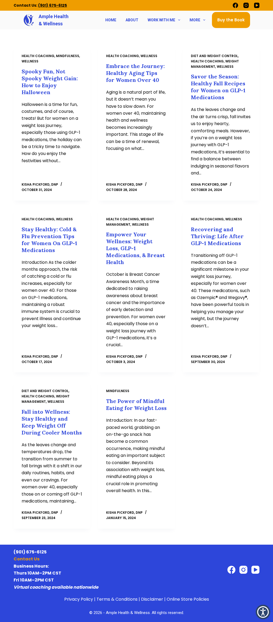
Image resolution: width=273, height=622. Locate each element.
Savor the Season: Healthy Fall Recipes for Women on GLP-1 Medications (218, 87)
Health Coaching (38, 56)
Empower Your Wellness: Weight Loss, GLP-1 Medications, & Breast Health (135, 248)
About (132, 20)
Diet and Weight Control (214, 56)
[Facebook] (235, 5)
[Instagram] (246, 5)
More (195, 20)
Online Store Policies (188, 599)
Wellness (30, 61)
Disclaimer (152, 599)
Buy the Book (231, 20)
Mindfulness (67, 56)
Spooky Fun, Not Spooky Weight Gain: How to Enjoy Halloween (50, 81)
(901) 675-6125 (52, 5)
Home (110, 20)
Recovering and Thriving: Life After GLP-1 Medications (217, 236)
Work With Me (161, 20)
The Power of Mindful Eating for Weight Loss (136, 404)
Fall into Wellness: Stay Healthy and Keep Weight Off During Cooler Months (52, 422)
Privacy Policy (78, 599)
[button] (263, 612)
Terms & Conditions (117, 599)
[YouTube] (256, 5)
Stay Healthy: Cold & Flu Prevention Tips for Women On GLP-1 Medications (49, 239)
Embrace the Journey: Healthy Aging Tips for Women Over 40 (135, 73)
